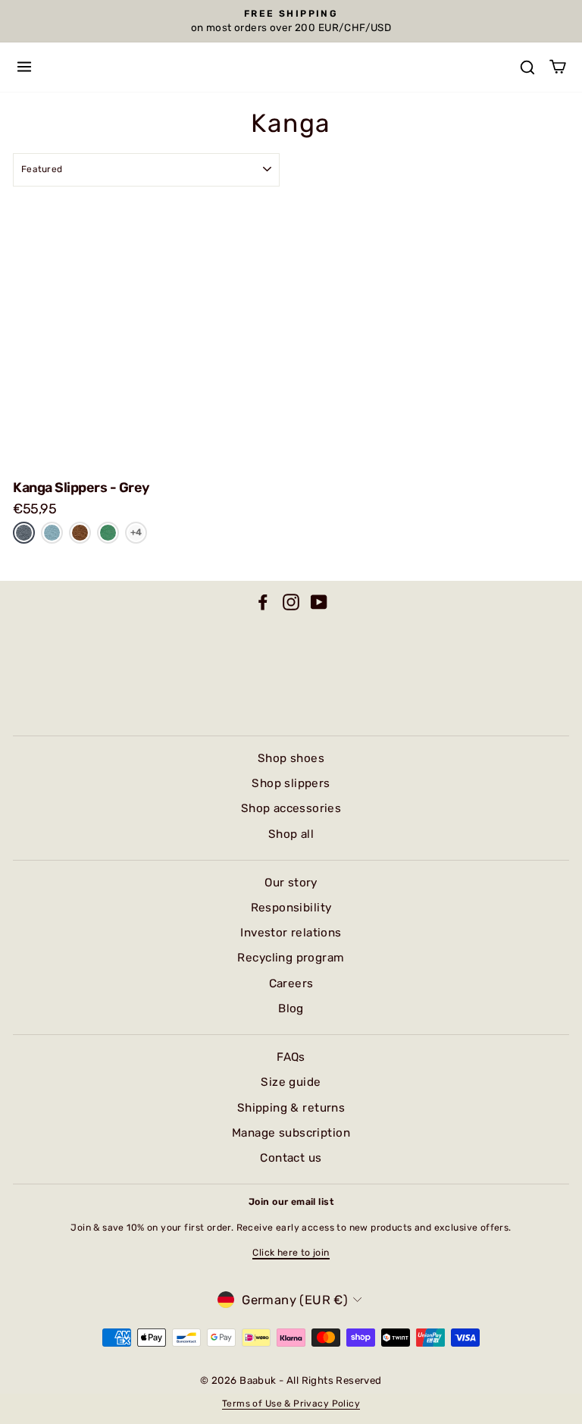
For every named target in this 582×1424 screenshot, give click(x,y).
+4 (136, 532)
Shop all (291, 834)
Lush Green (108, 532)
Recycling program (290, 957)
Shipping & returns (291, 1108)
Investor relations (290, 932)
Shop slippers (291, 783)
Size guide (291, 1082)
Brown (79, 532)
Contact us (290, 1158)
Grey (23, 532)
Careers (291, 983)
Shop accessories (291, 808)
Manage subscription (291, 1133)
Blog (291, 1008)
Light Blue (51, 532)
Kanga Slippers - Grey (81, 487)
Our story (291, 882)
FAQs (291, 1057)
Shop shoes (291, 758)
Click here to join (290, 1252)
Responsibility (291, 907)
